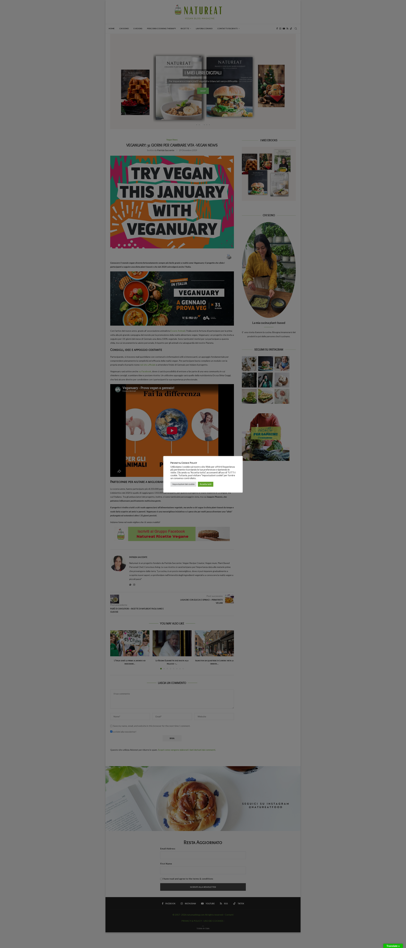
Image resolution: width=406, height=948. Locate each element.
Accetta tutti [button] (205, 484)
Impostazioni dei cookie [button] (183, 484)
